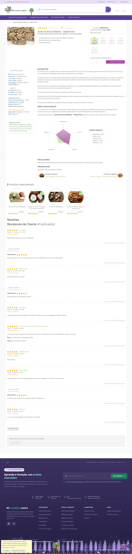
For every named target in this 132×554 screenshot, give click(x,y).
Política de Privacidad (18, 551)
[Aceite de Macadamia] (56, 197)
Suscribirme (117, 476)
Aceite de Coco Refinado (17, 207)
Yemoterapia (43, 521)
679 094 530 (111, 2)
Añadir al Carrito (116, 62)
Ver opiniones (67, 28)
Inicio (8, 22)
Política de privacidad (114, 511)
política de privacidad (78, 482)
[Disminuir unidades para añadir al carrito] (92, 62)
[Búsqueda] (108, 9)
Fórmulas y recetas (45, 528)
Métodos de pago (67, 514)
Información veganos (91, 514)
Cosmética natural (45, 514)
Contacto (87, 518)
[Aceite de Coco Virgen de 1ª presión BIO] (36, 197)
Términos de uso (112, 514)
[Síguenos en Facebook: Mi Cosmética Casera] (14, 524)
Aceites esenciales (45, 511)
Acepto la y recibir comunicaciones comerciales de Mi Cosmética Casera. (93, 482)
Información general (68, 511)
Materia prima (43, 518)
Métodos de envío (67, 518)
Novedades (42, 525)
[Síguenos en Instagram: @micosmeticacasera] (9, 524)
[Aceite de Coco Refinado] (17, 197)
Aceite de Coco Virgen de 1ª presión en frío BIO (36, 208)
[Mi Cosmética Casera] (15, 9)
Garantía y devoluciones (69, 528)
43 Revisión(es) (53, 28)
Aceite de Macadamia (56, 207)
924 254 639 (101, 2)
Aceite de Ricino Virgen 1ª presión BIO (75, 208)
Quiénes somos (89, 511)
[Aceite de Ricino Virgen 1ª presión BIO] (75, 197)
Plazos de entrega (67, 521)
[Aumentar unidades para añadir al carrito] (101, 62)
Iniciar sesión (123, 2)
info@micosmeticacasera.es (42, 542)
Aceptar (6, 551)
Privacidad (101, 550)
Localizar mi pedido (67, 525)
